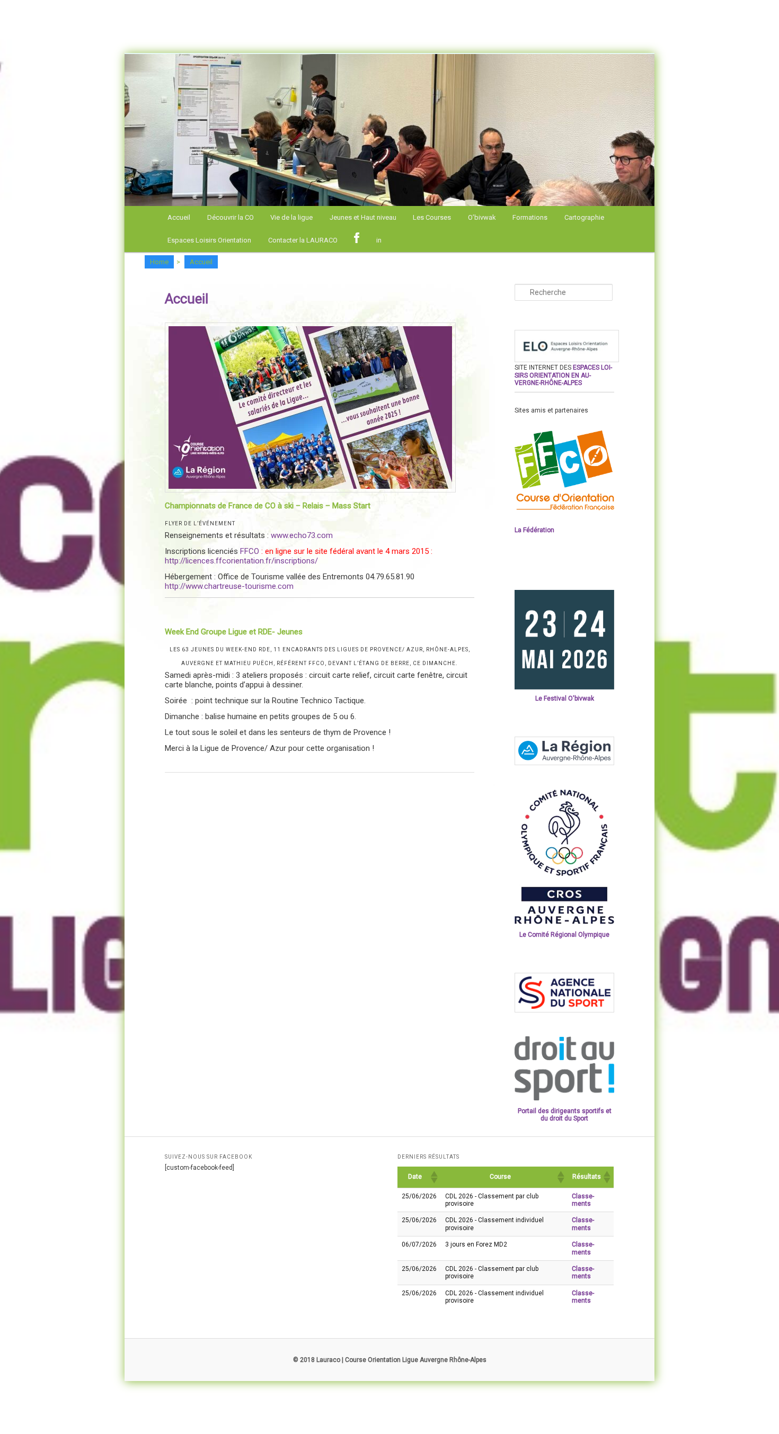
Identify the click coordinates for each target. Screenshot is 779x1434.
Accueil (178, 217)
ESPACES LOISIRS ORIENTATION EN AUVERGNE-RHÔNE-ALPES (563, 375)
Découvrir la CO (230, 217)
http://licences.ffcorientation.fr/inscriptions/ (241, 561)
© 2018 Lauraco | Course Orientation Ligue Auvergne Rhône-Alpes (389, 1360)
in (379, 240)
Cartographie (584, 217)
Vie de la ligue (291, 217)
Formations (529, 217)
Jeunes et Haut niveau (363, 217)
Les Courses (432, 217)
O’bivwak (482, 217)
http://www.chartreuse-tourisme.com (229, 586)
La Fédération (534, 530)
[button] (433, 1177)
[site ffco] (564, 508)
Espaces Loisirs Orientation (209, 240)
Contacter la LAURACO (303, 240)
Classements (583, 1200)
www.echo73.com (303, 535)
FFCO (249, 551)
